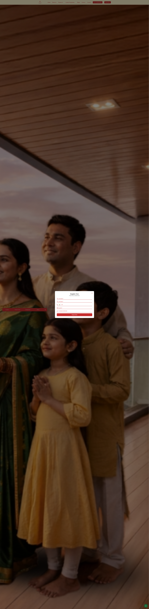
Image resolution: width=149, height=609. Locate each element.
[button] (59, 305)
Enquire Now (74, 314)
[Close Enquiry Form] (92, 293)
